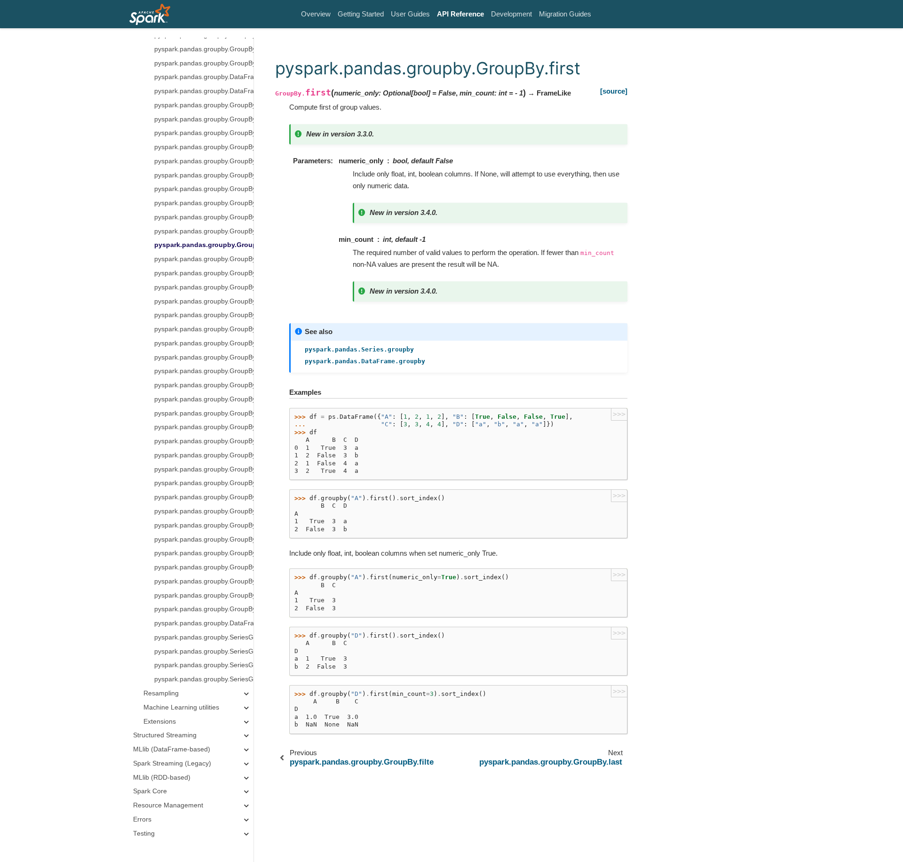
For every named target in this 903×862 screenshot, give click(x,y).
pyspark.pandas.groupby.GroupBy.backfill (203, 581)
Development (511, 14)
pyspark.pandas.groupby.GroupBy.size (203, 469)
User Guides (410, 14)
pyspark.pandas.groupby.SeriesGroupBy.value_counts (203, 665)
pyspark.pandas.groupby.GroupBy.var (203, 427)
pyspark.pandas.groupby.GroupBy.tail (203, 609)
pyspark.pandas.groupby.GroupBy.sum (203, 413)
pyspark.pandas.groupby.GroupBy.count (203, 133)
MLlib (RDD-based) (161, 777)
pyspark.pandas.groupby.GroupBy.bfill (203, 539)
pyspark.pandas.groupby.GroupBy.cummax (203, 161)
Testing (144, 833)
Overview (316, 14)
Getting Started (361, 14)
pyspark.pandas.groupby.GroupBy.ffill (203, 553)
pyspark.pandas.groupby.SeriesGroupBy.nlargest (203, 651)
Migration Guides (565, 14)
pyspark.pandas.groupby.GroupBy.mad (203, 273)
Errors (142, 819)
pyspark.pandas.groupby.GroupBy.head (203, 567)
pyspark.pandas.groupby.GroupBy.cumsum (203, 203)
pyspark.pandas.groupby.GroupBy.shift (203, 595)
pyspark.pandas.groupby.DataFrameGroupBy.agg (203, 77)
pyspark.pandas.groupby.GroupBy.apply (203, 49)
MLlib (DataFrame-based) (171, 749)
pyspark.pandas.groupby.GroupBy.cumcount (203, 147)
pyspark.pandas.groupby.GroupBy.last (203, 259)
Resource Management (168, 805)
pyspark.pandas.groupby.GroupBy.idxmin (203, 511)
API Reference (460, 14)
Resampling (161, 693)
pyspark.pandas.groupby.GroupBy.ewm (203, 217)
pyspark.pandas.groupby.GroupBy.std (203, 399)
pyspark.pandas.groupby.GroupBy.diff (203, 483)
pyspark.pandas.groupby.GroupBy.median (203, 315)
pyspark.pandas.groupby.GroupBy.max (203, 287)
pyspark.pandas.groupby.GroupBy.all (203, 105)
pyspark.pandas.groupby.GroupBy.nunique (203, 441)
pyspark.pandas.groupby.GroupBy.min (203, 329)
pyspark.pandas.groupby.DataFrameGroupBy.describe (203, 623)
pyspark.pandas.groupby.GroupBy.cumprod (203, 189)
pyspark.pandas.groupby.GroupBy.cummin (203, 175)
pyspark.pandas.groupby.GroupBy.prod (203, 357)
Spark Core (150, 791)
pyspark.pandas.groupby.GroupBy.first (203, 245)
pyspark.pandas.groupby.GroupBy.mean (203, 301)
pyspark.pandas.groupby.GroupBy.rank (203, 371)
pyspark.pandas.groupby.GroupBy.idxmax (203, 497)
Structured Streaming (165, 735)
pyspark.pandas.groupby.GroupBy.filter (203, 231)
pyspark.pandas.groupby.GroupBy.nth (203, 343)
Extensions (159, 721)
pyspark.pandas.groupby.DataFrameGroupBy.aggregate (203, 91)
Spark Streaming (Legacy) (172, 763)
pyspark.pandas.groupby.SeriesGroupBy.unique (203, 679)
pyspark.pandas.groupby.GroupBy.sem (203, 385)
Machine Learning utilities (181, 707)
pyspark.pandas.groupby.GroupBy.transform (203, 63)
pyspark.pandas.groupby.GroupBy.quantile (203, 455)
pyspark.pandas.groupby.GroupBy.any (203, 119)
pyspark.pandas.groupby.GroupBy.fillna (203, 525)
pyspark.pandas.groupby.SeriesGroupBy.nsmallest (203, 637)
